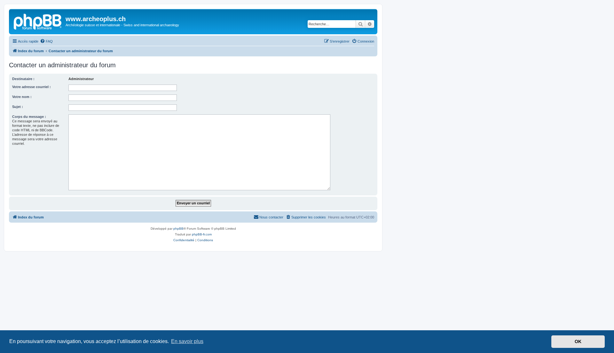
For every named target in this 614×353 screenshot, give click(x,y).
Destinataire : (23, 79)
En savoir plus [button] (187, 341)
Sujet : (17, 107)
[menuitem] (46, 41)
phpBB (178, 228)
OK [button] (578, 341)
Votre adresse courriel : (31, 87)
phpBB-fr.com (202, 234)
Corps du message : (29, 117)
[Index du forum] (38, 21)
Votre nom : (22, 97)
